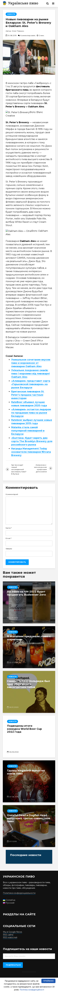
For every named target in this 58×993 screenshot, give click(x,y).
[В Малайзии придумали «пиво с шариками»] (29, 647)
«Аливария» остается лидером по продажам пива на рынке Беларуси (31, 412)
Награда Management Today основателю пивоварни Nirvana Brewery (31, 452)
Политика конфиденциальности (19, 893)
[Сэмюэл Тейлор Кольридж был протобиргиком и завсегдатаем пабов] (29, 692)
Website (9, 549)
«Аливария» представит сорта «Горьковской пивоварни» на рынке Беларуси (30, 384)
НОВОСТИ (11, 14)
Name (9, 528)
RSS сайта (8, 934)
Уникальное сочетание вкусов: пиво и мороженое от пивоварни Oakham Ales (31, 363)
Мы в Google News (12, 932)
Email (9, 538)
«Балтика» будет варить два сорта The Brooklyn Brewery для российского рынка (31, 441)
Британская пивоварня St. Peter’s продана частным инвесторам (27, 395)
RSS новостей (10, 937)
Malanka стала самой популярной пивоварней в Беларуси (27, 430)
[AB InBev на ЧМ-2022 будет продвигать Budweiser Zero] (29, 602)
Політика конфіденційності (32, 990)
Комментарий (12, 494)
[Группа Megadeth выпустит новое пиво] (29, 781)
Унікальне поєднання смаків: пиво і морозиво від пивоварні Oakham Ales (30, 373)
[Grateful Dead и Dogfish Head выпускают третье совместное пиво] (29, 826)
